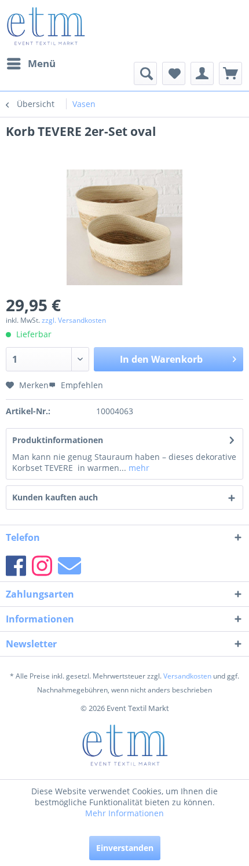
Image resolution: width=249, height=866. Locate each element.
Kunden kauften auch (55, 497)
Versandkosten (187, 676)
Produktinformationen (57, 439)
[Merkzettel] (173, 73)
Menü (42, 63)
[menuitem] (30, 63)
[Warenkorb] (230, 73)
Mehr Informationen (124, 813)
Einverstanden (124, 847)
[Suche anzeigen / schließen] (145, 73)
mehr (137, 467)
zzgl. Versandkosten (74, 320)
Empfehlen (80, 384)
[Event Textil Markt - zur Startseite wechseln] (45, 26)
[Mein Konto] (202, 73)
